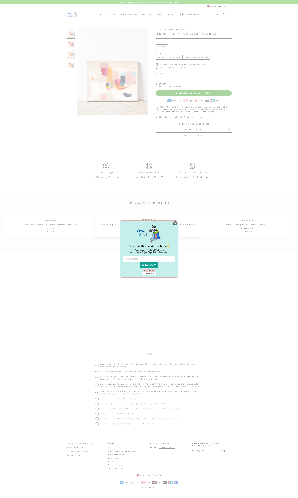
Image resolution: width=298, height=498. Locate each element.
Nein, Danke (149, 270)
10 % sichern (149, 265)
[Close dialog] (175, 223)
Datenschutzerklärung (149, 273)
